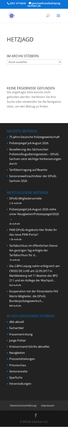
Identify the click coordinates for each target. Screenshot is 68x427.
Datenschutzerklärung (23, 405)
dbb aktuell (16, 322)
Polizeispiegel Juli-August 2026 (28, 143)
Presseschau (17, 365)
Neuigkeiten (17, 353)
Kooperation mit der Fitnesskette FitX (33, 291)
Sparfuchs (15, 377)
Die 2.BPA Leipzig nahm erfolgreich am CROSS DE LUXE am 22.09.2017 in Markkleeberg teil (34, 270)
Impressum (47, 405)
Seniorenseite (18, 371)
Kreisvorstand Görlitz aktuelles (29, 347)
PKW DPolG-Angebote (23, 230)
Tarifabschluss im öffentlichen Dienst (33, 246)
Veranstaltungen (20, 384)
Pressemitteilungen (22, 359)
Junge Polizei (17, 340)
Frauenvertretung (21, 334)
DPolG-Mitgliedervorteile (25, 198)
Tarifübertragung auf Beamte (28, 170)
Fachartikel (16, 328)
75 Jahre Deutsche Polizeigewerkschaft (34, 137)
